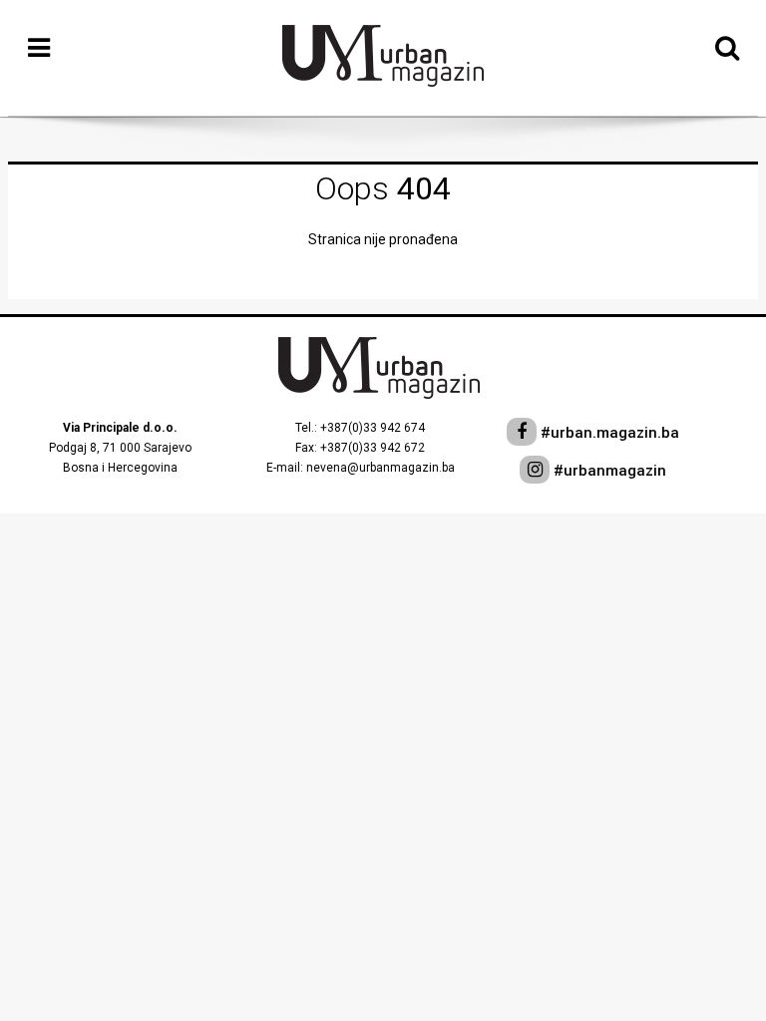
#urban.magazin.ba (608, 433)
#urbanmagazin (608, 471)
